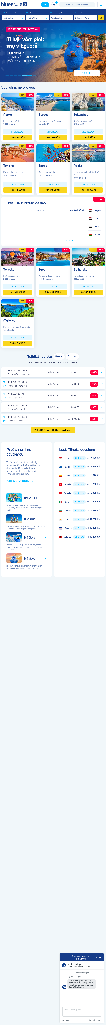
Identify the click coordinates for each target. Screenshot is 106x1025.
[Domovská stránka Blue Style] (14, 4)
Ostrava (72, 356)
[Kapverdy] (79, 528)
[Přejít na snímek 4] (19, 75)
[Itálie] (79, 501)
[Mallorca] (17, 307)
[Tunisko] (17, 153)
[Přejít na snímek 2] (11, 75)
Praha (59, 356)
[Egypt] (53, 153)
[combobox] (77, 4)
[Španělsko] (79, 475)
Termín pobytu (59, 13)
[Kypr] (79, 519)
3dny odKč (53, 137)
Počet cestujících (83, 13)
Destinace (33, 13)
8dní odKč (18, 137)
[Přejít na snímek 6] (31, 75)
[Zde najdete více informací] (82, 988)
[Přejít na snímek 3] (15, 75)
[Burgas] (53, 102)
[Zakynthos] (88, 102)
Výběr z (17, 480)
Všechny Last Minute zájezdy (53, 430)
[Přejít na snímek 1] (7, 75)
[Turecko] (17, 256)
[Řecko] (17, 102)
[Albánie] (79, 536)
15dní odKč (53, 292)
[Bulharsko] (88, 256)
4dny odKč (88, 137)
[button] (53, 52)
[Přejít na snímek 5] (24, 75)
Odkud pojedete (12, 13)
